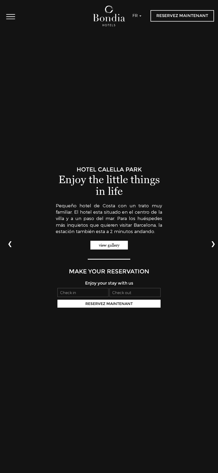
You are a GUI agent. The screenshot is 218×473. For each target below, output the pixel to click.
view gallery (109, 245)
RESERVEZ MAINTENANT (182, 15)
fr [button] (135, 15)
